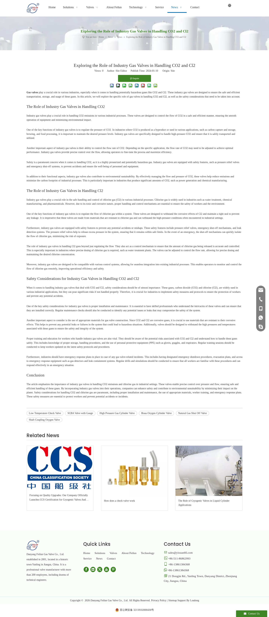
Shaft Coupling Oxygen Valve (44, 419)
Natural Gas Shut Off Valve (192, 413)
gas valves (83, 306)
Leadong (194, 600)
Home (86, 553)
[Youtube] (106, 569)
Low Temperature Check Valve (45, 413)
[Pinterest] (113, 569)
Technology (147, 553)
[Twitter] (99, 569)
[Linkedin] (93, 569)
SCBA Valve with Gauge (80, 413)
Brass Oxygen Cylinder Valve (156, 413)
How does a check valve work (119, 500)
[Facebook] (86, 569)
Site (173, 70)
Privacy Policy (158, 600)
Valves (113, 553)
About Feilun (129, 553)
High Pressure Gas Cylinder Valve (117, 413)
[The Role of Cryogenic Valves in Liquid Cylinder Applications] (208, 471)
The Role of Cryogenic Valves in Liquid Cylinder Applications (203, 503)
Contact (111, 558)
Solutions (100, 553)
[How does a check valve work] (134, 471)
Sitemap (172, 600)
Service (87, 558)
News (99, 558)
